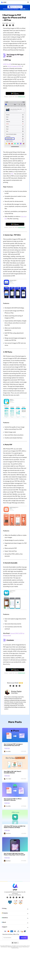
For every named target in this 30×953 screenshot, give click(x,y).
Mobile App (7, 748)
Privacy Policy (23, 945)
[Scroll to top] (27, 950)
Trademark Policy (15, 947)
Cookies (20, 946)
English (15, 942)
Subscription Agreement (13, 946)
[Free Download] (15, 93)
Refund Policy (26, 946)
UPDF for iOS (7, 64)
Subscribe (23, 937)
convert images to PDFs (14, 66)
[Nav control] (28, 2)
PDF (12, 174)
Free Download (15, 93)
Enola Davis (8, 833)
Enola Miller (8, 751)
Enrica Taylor (5, 23)
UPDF (4, 2)
